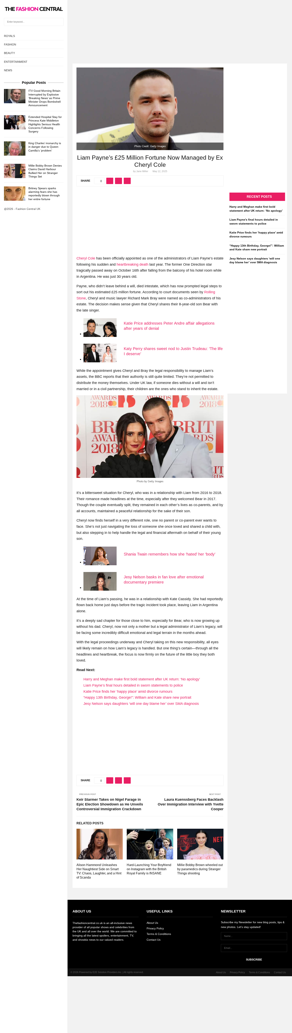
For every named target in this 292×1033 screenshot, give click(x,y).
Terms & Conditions (159, 934)
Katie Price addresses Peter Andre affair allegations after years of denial (169, 326)
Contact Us (154, 939)
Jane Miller (142, 171)
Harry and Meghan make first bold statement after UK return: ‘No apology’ (141, 679)
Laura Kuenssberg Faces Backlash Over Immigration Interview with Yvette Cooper (190, 804)
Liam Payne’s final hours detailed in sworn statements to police (133, 685)
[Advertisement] (146, 28)
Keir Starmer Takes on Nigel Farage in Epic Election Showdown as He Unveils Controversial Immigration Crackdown (109, 804)
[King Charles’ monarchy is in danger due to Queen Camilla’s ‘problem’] (14, 148)
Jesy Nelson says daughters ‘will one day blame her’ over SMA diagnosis (141, 704)
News (8, 70)
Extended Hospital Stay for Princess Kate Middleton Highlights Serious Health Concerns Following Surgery (45, 124)
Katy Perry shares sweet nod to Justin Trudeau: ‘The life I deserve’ (173, 351)
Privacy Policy (155, 928)
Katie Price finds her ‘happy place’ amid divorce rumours (127, 691)
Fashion (10, 44)
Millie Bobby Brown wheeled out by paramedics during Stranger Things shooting (200, 869)
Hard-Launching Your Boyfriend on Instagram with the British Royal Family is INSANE (149, 869)
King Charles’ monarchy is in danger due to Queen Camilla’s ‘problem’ (44, 147)
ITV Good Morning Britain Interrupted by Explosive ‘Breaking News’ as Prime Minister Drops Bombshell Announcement (44, 98)
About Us (152, 922)
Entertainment (15, 61)
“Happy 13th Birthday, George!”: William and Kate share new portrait (137, 697)
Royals (9, 36)
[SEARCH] (59, 22)
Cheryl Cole (85, 258)
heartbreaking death (132, 264)
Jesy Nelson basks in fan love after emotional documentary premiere (164, 579)
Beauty (9, 53)
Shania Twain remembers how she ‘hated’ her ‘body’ (169, 554)
